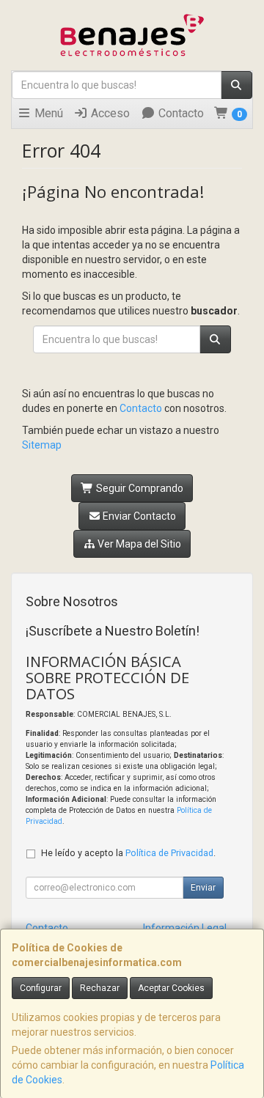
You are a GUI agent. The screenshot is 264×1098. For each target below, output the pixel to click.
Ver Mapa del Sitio (138, 544)
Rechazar (100, 988)
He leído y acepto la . (128, 852)
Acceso (109, 113)
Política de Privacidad (169, 852)
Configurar (41, 988)
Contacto (179, 113)
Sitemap (42, 445)
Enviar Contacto (138, 516)
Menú (47, 113)
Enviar (203, 888)
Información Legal (185, 928)
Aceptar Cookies (171, 988)
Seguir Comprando (138, 488)
